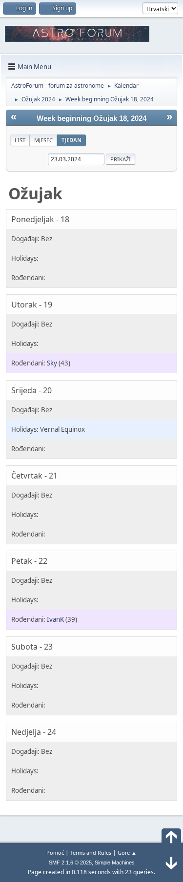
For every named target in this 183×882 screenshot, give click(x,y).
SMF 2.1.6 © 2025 (70, 862)
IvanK (55, 619)
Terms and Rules (90, 852)
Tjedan (71, 140)
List (20, 140)
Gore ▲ (127, 852)
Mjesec (43, 140)
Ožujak (35, 193)
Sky (52, 363)
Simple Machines (115, 862)
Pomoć (55, 852)
